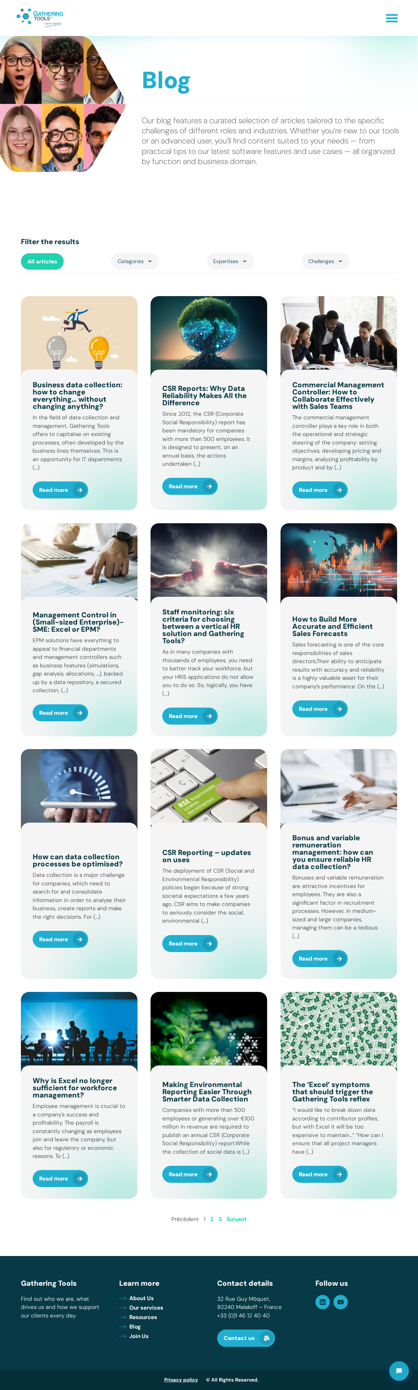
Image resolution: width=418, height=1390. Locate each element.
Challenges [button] (321, 261)
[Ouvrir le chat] (399, 1371)
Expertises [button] (225, 261)
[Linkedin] (322, 1302)
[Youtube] (340, 1302)
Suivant (237, 1219)
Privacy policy (181, 1380)
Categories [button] (131, 261)
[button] (392, 18)
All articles (42, 261)
